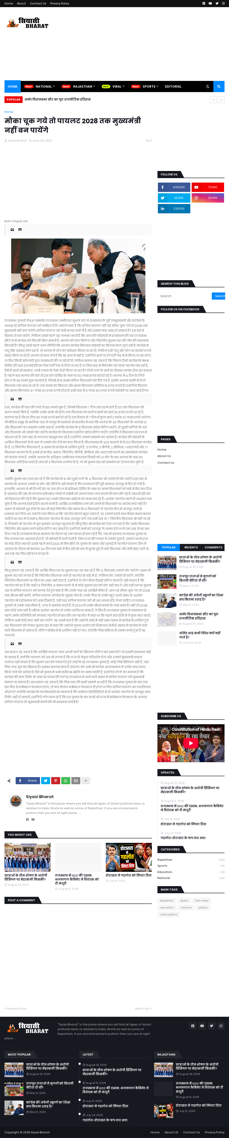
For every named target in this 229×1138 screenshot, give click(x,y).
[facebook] (27, 819)
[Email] (75, 780)
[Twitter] (45, 780)
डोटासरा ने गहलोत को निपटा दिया (129, 876)
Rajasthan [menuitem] (82, 86)
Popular (168, 547)
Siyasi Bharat (40, 796)
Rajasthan (191, 860)
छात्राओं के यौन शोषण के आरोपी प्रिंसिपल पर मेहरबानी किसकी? (25, 878)
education (191, 872)
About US (171, 1132)
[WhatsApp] (65, 780)
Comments (213, 547)
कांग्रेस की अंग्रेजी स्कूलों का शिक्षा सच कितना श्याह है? (201, 597)
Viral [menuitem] (116, 86)
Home (8, 3)
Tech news (201, 900)
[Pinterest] (55, 780)
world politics (168, 914)
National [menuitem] (44, 86)
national (191, 878)
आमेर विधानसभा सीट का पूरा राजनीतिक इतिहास (198, 616)
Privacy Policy (59, 3)
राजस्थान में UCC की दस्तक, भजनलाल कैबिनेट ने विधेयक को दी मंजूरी (77, 880)
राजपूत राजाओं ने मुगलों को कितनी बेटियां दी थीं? (197, 578)
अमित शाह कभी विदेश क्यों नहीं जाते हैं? (53, 99)
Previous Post (17, 1008)
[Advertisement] (143, 44)
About (21, 3)
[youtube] (33, 819)
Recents (191, 547)
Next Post (142, 1008)
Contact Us (38, 3)
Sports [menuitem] (149, 86)
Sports (191, 866)
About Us (164, 456)
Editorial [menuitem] (173, 86)
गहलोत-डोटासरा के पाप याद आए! (183, 838)
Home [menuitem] (12, 86)
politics (203, 907)
